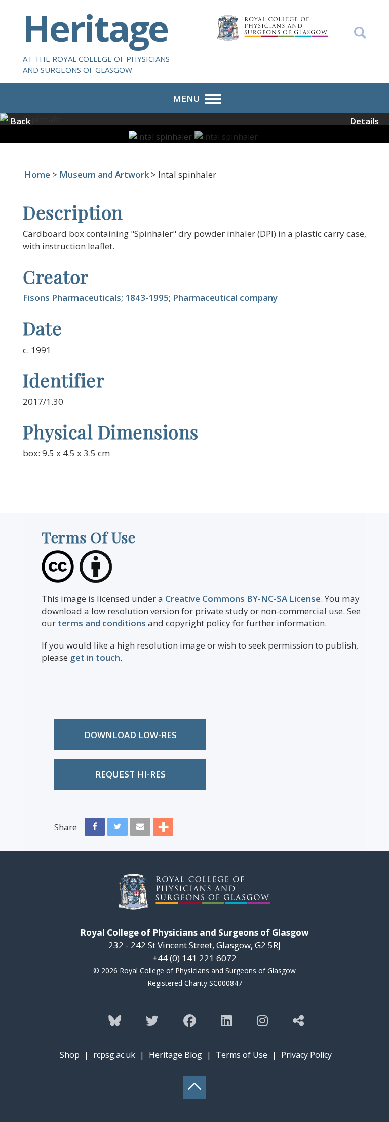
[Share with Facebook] (95, 829)
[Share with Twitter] (117, 829)
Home (37, 174)
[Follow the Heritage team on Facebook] (189, 1020)
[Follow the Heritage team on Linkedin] (226, 1020)
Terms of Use (241, 1054)
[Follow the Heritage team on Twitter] (152, 1020)
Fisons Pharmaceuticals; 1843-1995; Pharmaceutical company (150, 298)
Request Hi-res (130, 774)
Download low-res (130, 735)
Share (65, 827)
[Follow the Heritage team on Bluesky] (114, 1020)
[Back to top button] (194, 1087)
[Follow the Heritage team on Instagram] (262, 1020)
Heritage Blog (175, 1054)
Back (20, 121)
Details (364, 121)
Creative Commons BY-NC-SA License (243, 599)
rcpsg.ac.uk (114, 1054)
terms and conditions (102, 623)
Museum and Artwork (104, 174)
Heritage (95, 28)
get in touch (95, 657)
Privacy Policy (306, 1054)
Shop (70, 1054)
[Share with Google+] (163, 829)
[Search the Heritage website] (353, 30)
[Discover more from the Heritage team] (298, 1020)
